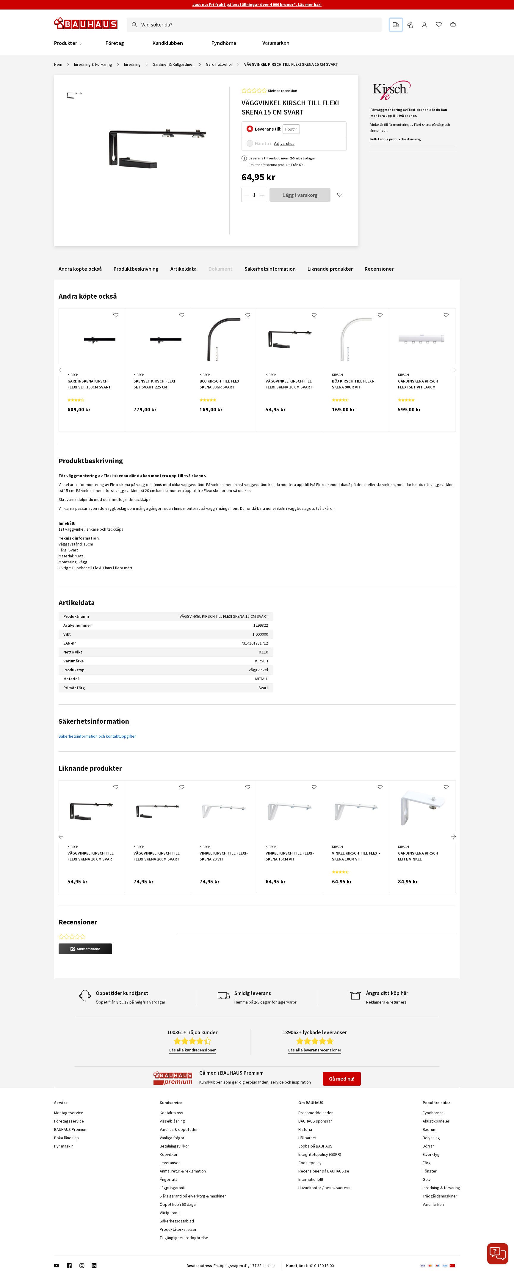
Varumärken (275, 42)
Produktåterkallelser (178, 1229)
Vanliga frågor (172, 1137)
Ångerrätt (168, 1179)
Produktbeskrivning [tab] (91, 460)
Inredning (132, 64)
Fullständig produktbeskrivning (395, 139)
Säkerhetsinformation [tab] (94, 721)
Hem (58, 64)
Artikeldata (183, 268)
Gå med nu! (342, 1078)
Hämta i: (263, 143)
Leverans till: (268, 129)
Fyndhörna (223, 43)
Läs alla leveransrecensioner (314, 1050)
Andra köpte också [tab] (88, 296)
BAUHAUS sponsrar (315, 1121)
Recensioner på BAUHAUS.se (323, 1171)
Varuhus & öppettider (179, 1129)
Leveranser (170, 1162)
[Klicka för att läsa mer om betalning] (440, 1265)
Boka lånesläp (66, 1137)
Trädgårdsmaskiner (440, 1196)
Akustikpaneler (436, 1121)
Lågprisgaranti (172, 1187)
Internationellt (310, 1179)
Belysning (431, 1137)
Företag (115, 43)
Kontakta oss (171, 1112)
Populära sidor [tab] (436, 1102)
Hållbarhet (307, 1137)
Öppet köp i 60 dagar (178, 1204)
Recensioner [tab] (78, 922)
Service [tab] (61, 1102)
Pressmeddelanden (315, 1112)
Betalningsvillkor (174, 1146)
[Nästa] (453, 370)
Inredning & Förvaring (93, 64)
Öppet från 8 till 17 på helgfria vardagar (130, 1002)
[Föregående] (61, 370)
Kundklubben (168, 43)
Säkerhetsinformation (270, 268)
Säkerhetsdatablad (177, 1221)
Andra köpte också (80, 268)
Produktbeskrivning (136, 268)
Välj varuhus (284, 143)
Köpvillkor (169, 1154)
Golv (427, 1179)
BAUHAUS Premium (70, 1129)
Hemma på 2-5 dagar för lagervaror (265, 1002)
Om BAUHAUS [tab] (310, 1102)
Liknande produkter (330, 268)
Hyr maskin (63, 1146)
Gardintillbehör (219, 64)
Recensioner (379, 268)
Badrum (429, 1129)
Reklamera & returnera (386, 1002)
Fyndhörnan (433, 1112)
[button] (85, 948)
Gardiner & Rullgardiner (173, 64)
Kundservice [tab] (171, 1102)
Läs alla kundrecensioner (192, 1050)
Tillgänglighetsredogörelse (184, 1237)
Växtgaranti (170, 1212)
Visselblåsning (172, 1121)
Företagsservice (69, 1121)
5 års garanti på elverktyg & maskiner (193, 1196)
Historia (305, 1129)
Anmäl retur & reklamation (183, 1171)
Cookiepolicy (310, 1162)
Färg (427, 1162)
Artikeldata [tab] (77, 602)
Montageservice (68, 1112)
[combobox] (254, 25)
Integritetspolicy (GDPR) (319, 1154)
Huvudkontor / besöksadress (324, 1187)
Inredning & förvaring (441, 1187)
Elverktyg (431, 1154)
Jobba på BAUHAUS (315, 1146)
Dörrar (428, 1146)
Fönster (430, 1171)
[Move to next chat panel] (497, 1253)
